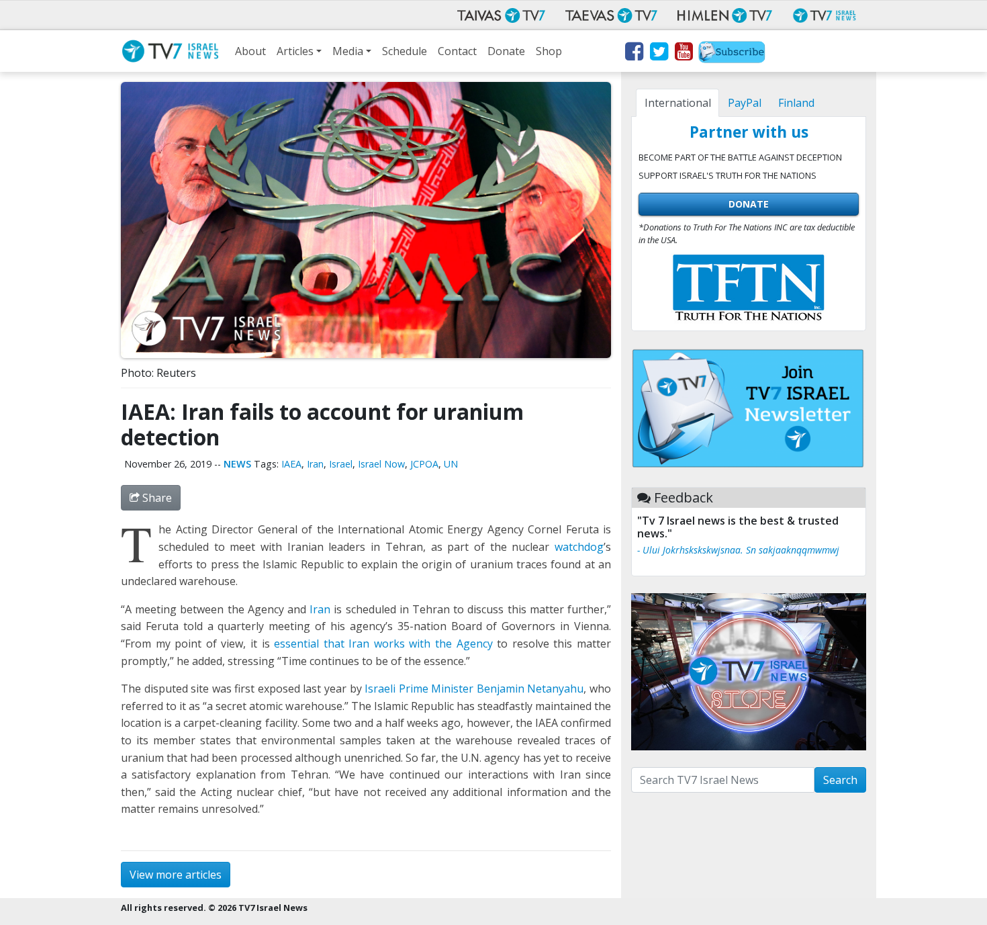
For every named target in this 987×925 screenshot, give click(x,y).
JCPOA (424, 463)
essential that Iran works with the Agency (383, 643)
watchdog (579, 546)
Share (156, 497)
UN (451, 463)
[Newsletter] (732, 54)
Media (347, 51)
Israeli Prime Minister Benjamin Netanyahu (474, 688)
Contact (457, 51)
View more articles (176, 874)
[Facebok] (633, 54)
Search (840, 780)
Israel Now (381, 463)
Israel (340, 463)
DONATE (748, 203)
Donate (506, 51)
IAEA (291, 463)
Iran (315, 463)
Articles (295, 51)
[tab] (677, 103)
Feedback (683, 497)
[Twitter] (658, 54)
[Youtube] (683, 54)
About (250, 51)
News (237, 463)
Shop (549, 51)
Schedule (404, 51)
